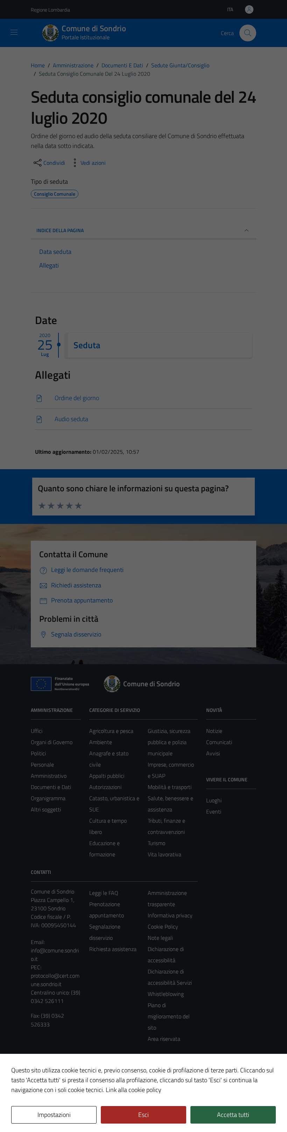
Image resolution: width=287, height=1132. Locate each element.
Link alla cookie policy (133, 1089)
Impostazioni (54, 1114)
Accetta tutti (233, 1114)
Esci (143, 1114)
